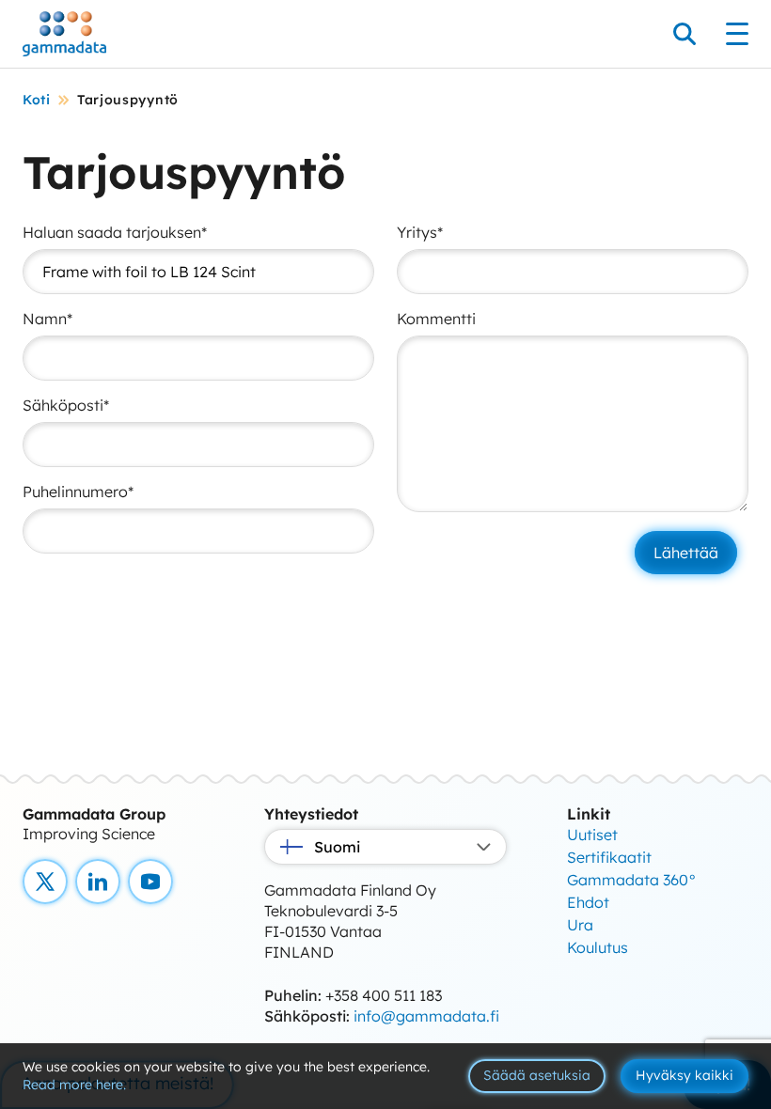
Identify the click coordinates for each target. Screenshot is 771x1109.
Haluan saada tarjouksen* (115, 232)
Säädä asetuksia (536, 1075)
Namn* (47, 318)
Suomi (337, 846)
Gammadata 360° (632, 879)
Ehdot (588, 902)
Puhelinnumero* (78, 491)
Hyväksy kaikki (684, 1075)
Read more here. (74, 1084)
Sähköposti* (66, 405)
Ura (580, 924)
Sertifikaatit (609, 857)
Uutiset (592, 834)
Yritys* (420, 232)
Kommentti (436, 318)
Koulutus (597, 947)
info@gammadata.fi (426, 1016)
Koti (37, 99)
